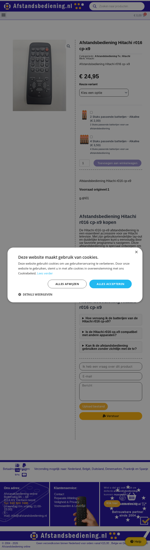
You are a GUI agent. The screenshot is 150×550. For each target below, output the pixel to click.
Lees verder (45, 273)
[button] (35, 294)
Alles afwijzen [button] (67, 284)
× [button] (136, 252)
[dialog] (74, 275)
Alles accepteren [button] (110, 284)
